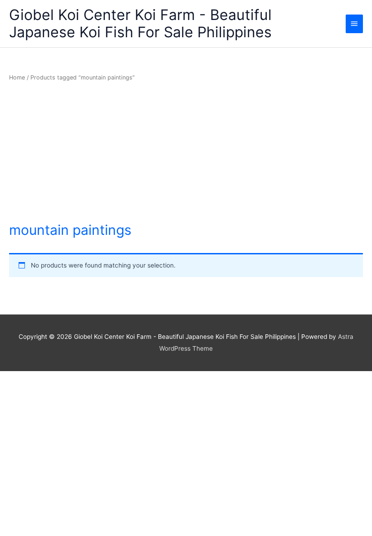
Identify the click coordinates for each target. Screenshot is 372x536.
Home (17, 77)
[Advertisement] (186, 152)
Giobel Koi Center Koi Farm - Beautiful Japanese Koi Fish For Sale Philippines (140, 23)
